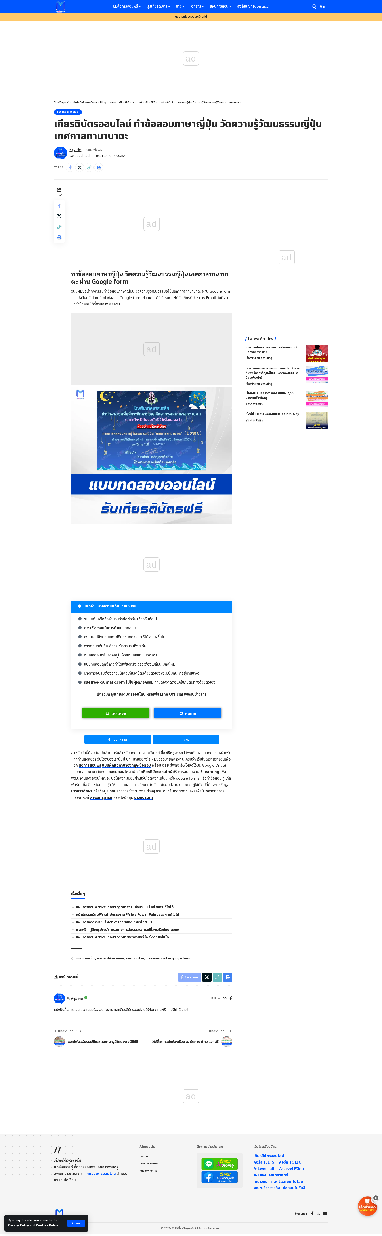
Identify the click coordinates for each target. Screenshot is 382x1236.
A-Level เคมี (264, 1169)
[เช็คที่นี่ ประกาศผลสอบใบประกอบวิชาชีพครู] (317, 420)
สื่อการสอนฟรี (90, 765)
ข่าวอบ (143, 798)
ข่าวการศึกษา (81, 791)
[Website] (224, 998)
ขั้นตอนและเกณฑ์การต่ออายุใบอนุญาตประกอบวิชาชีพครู (270, 395)
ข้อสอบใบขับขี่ (294, 1188)
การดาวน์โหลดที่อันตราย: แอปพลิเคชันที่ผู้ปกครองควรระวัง (271, 349)
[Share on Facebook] (70, 167)
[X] (318, 1213)
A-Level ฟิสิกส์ (291, 1169)
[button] (76, 1223)
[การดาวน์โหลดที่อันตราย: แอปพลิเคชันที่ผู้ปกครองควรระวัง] (317, 353)
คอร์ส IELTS (264, 1162)
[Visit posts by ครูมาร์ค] (60, 153)
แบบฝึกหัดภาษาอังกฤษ (120, 765)
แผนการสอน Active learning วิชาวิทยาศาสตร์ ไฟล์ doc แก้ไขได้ (122, 937)
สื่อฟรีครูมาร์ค (172, 753)
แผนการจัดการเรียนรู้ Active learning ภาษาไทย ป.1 (114, 922)
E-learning (209, 772)
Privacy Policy (18, 1225)
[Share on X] (79, 167)
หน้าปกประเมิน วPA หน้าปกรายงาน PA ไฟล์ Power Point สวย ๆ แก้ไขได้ (127, 914)
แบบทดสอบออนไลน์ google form (167, 958)
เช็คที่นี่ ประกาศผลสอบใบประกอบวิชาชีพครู (272, 414)
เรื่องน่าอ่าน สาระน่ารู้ (259, 358)
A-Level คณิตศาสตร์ (271, 1175)
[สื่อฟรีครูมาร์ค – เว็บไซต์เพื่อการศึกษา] (59, 1213)
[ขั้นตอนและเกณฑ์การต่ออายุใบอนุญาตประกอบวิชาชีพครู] (317, 399)
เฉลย (185, 739)
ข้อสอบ (145, 765)
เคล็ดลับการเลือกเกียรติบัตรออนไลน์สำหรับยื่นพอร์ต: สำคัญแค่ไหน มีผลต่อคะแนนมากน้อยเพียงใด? (273, 373)
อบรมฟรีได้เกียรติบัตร (110, 958)
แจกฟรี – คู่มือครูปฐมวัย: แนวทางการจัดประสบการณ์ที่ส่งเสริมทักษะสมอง (127, 929)
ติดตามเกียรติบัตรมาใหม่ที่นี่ (191, 17)
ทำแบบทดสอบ (117, 739)
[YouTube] (325, 1213)
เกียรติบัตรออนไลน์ (68, 112)
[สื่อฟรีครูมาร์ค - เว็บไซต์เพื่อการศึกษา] (60, 6)
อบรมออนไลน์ (120, 772)
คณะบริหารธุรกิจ (267, 1188)
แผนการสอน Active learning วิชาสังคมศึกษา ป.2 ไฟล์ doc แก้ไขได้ (125, 907)
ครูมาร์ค (75, 149)
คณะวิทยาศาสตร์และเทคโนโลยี (278, 1182)
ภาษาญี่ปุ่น (88, 958)
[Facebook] (230, 998)
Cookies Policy (47, 1225)
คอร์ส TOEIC (290, 1162)
